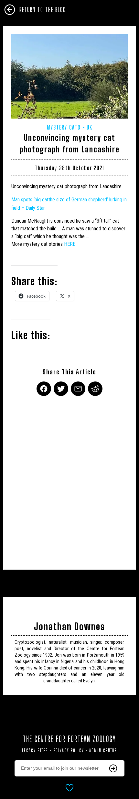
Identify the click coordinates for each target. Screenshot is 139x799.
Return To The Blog (42, 9)
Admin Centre (103, 750)
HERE (69, 244)
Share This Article (69, 372)
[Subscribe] (113, 768)
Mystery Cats (63, 127)
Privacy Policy (68, 750)
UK (89, 127)
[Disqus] (69, 478)
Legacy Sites (35, 750)
